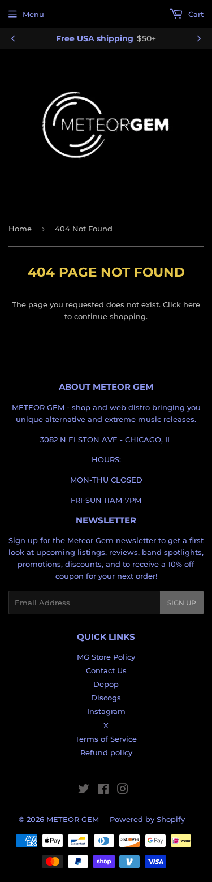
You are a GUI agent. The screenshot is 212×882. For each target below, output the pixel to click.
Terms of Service (106, 738)
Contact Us (106, 670)
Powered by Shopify (147, 819)
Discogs (106, 697)
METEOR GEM (72, 819)
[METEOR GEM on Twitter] (83, 790)
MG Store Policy (106, 656)
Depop (106, 684)
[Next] (199, 38)
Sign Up (181, 603)
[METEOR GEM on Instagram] (122, 790)
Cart (195, 14)
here (191, 304)
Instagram (106, 711)
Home (20, 228)
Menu (33, 14)
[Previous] (13, 38)
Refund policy (106, 752)
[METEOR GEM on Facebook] (103, 790)
